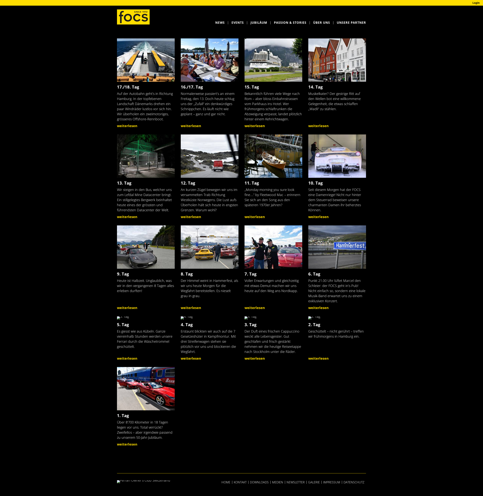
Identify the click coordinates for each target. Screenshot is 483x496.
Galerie (314, 482)
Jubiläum (259, 23)
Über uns (321, 23)
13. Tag (124, 183)
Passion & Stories (290, 23)
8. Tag (187, 274)
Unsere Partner (351, 23)
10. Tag (315, 183)
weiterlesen (127, 126)
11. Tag (252, 183)
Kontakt (240, 482)
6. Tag (314, 274)
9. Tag (123, 274)
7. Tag (250, 274)
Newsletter (296, 482)
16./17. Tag (192, 87)
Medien (277, 482)
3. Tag (250, 324)
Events (238, 23)
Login (476, 3)
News (220, 23)
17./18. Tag (128, 87)
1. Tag (123, 415)
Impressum (331, 482)
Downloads (259, 482)
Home (226, 482)
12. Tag (188, 183)
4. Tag (187, 324)
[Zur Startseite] (133, 16)
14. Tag (315, 87)
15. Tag (252, 87)
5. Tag (123, 324)
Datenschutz (354, 482)
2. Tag (314, 324)
